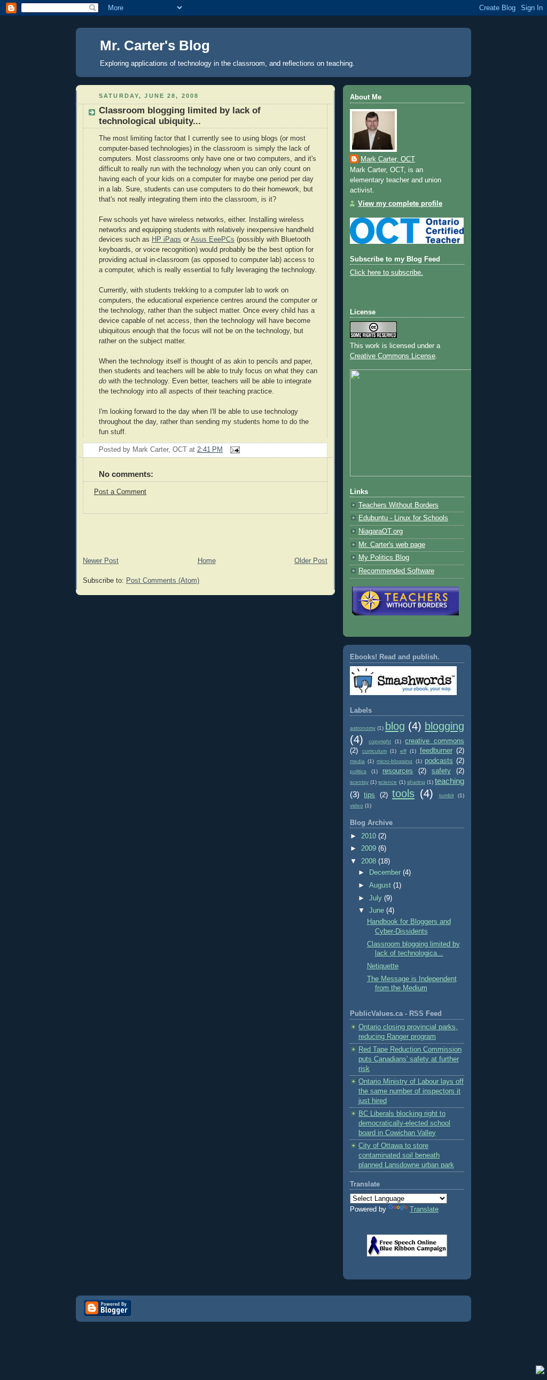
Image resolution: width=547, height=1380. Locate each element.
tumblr (446, 795)
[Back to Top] (540, 1371)
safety (441, 771)
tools (403, 793)
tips (369, 795)
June (377, 910)
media (357, 761)
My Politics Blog (383, 557)
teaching (449, 780)
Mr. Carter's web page (391, 545)
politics (358, 771)
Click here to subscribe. (386, 272)
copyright (380, 741)
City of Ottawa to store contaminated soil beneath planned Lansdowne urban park (406, 1155)
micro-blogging (394, 761)
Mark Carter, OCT (388, 159)
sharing (416, 782)
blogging (444, 726)
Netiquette (382, 966)
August (381, 885)
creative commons (434, 741)
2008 (369, 861)
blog (395, 726)
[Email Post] (233, 449)
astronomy (363, 728)
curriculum (374, 751)
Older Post (310, 561)
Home (207, 561)
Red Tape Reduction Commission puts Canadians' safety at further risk (410, 1059)
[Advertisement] (201, 530)
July (376, 898)
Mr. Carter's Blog (155, 45)
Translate (424, 1209)
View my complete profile (400, 203)
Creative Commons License (392, 356)
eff (403, 751)
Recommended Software (396, 571)
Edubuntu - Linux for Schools (403, 518)
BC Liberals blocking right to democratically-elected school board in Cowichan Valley (404, 1123)
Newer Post (101, 561)
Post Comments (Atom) (162, 580)
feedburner (436, 750)
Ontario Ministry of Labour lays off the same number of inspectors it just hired (411, 1091)
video (356, 805)
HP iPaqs (166, 239)
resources (397, 771)
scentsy (359, 782)
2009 (369, 848)
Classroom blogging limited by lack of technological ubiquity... (180, 115)
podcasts (439, 761)
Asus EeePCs (213, 239)
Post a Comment (120, 492)
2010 (369, 836)
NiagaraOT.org (380, 531)
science (387, 782)
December (386, 872)
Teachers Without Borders (398, 505)
